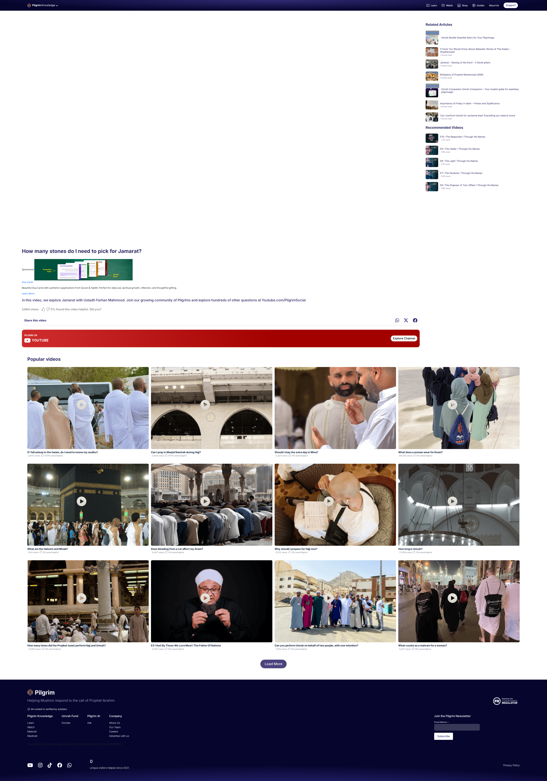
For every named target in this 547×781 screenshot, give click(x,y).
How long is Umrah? (410, 548)
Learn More (28, 293)
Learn (30, 722)
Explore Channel (404, 338)
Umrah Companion (451, 89)
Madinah (32, 735)
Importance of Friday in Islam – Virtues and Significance (470, 103)
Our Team (115, 727)
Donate (66, 722)
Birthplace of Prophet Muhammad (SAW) (461, 74)
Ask (89, 722)
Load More (273, 664)
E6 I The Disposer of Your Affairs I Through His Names (469, 185)
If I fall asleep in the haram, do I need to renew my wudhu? (62, 452)
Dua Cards (27, 282)
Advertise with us (119, 735)
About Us (494, 5)
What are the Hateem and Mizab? (47, 548)
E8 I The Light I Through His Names (459, 161)
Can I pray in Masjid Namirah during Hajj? (176, 452)
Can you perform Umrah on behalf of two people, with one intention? (316, 645)
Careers (113, 731)
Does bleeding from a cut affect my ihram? (177, 548)
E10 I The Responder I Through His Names (462, 136)
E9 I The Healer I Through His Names (460, 148)
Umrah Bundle (448, 37)
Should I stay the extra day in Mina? (296, 452)
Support (511, 5)
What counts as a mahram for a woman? (422, 645)
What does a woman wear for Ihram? (420, 452)
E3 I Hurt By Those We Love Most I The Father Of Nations (186, 645)
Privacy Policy (511, 765)
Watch (31, 727)
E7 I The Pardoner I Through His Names (461, 173)
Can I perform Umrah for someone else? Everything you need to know (477, 115)
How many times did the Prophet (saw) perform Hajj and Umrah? (66, 645)
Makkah (32, 731)
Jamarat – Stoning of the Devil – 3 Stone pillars (465, 62)
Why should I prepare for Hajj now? (296, 548)
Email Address (441, 722)
